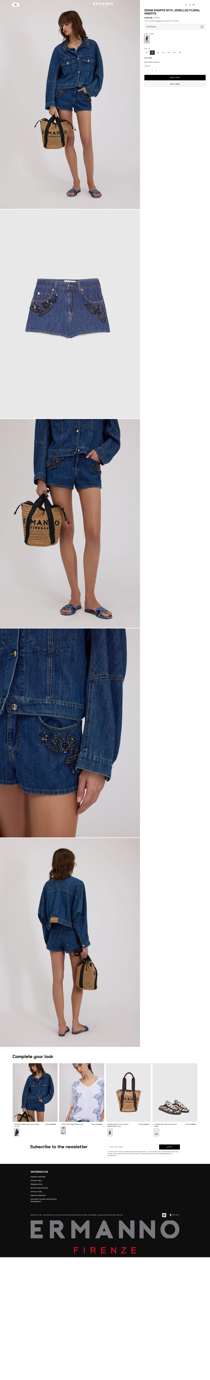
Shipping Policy (36, 1184)
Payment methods (38, 1177)
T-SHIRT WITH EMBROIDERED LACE (72, 1124)
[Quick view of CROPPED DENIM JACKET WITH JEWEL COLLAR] (54, 1066)
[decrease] (148, 70)
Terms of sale (36, 1192)
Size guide (148, 58)
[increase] (156, 70)
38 (152, 52)
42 (163, 52)
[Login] (189, 4)
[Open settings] (186, 4)
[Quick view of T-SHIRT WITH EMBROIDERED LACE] (101, 1066)
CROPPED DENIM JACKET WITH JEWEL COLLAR (26, 1125)
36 (147, 52)
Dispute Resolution (38, 1195)
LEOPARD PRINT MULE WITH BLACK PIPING (165, 1125)
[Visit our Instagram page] (164, 1215)
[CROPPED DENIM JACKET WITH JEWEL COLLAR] (35, 1092)
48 (180, 52)
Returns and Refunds (39, 1188)
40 (158, 52)
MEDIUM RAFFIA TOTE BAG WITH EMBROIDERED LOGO (118, 1125)
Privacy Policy (36, 1180)
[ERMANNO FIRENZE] (103, 5)
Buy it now (175, 84)
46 (174, 52)
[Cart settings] (193, 4)
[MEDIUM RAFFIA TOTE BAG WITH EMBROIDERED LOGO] (128, 1092)
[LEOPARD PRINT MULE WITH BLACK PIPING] (174, 1092)
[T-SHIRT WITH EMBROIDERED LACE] (81, 1092)
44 (169, 52)
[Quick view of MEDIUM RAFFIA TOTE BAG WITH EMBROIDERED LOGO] (147, 1066)
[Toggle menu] (15, 5)
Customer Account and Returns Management (44, 1200)
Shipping (159, 21)
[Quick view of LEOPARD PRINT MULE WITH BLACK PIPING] (194, 1066)
